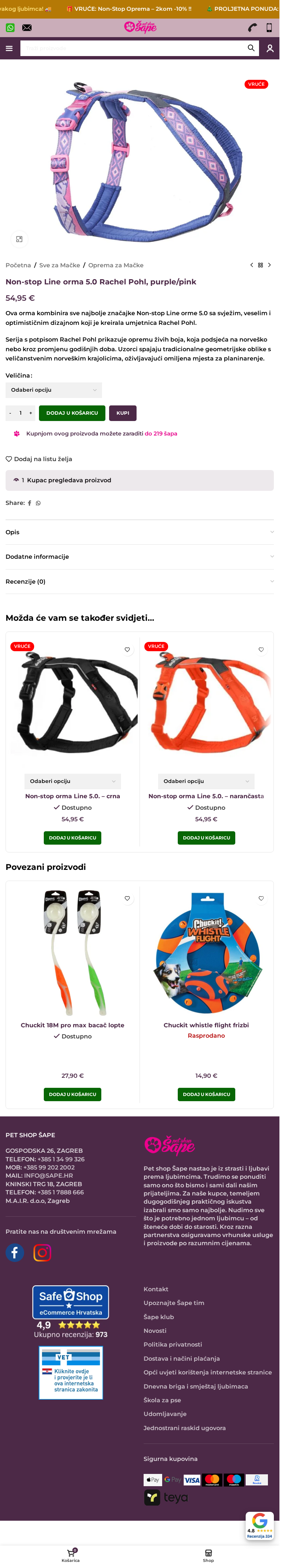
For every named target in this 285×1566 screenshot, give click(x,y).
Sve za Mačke (59, 265)
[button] (72, 1094)
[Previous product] (251, 265)
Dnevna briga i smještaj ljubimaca (196, 1386)
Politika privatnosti (173, 1344)
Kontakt (156, 1289)
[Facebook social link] (29, 503)
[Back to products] (260, 265)
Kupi (123, 413)
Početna (18, 265)
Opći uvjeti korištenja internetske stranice (208, 1372)
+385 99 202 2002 (49, 1167)
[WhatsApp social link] (38, 503)
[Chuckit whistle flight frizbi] (207, 953)
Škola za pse (162, 1400)
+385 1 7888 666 (60, 1192)
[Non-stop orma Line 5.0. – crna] (73, 704)
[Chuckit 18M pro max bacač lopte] (73, 953)
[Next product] (269, 265)
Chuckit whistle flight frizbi (206, 1025)
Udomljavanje (165, 1413)
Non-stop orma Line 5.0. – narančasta (206, 796)
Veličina (18, 375)
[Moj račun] (270, 48)
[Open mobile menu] (9, 48)
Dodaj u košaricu (72, 413)
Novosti (155, 1330)
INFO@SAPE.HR (48, 1175)
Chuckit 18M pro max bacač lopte (72, 1025)
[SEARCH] (251, 48)
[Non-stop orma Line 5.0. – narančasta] (207, 704)
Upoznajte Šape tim (174, 1302)
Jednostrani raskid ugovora (185, 1428)
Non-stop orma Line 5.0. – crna (72, 796)
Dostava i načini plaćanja (182, 1358)
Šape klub (159, 1317)
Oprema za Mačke (116, 265)
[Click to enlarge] (19, 239)
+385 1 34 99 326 (61, 1159)
